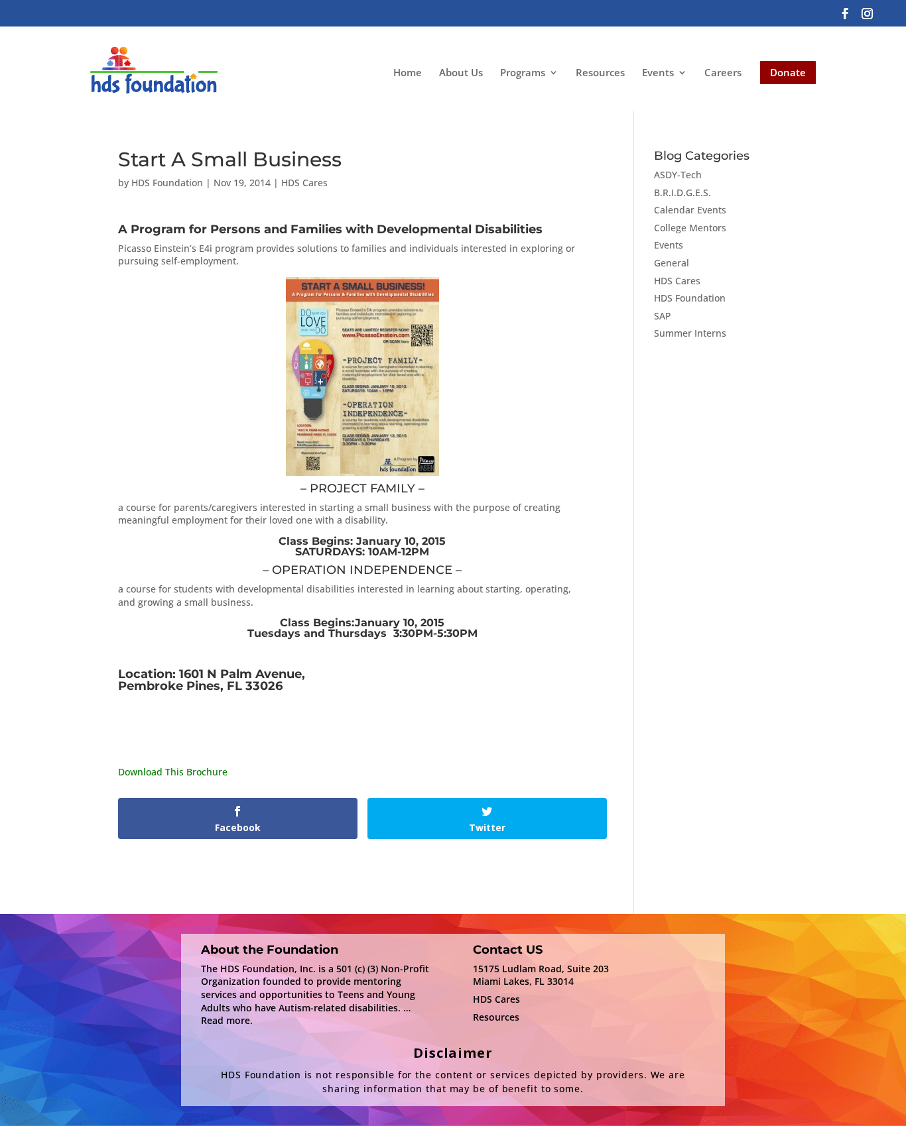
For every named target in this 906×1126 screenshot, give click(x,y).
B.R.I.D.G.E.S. (682, 192)
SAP (662, 316)
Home (407, 72)
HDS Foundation (167, 182)
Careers (723, 72)
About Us (461, 72)
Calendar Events (690, 209)
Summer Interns (690, 333)
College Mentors (690, 227)
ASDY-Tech (678, 174)
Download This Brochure (172, 771)
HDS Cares (304, 182)
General (671, 262)
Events (658, 73)
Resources (600, 72)
